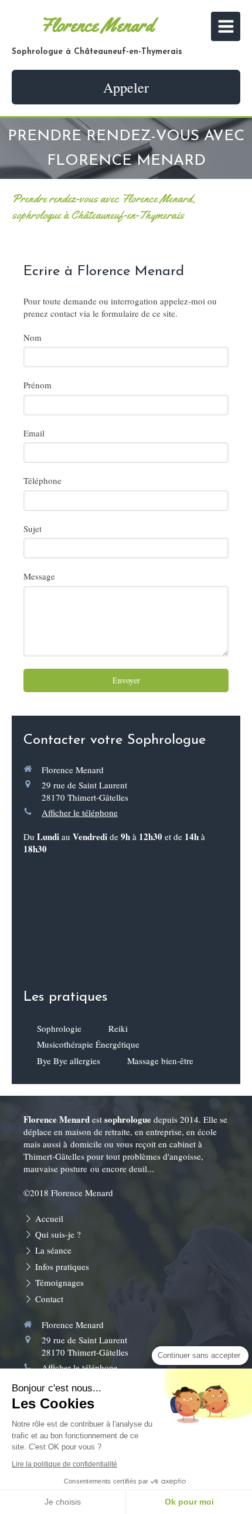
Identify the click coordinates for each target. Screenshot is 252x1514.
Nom (32, 337)
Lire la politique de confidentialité (64, 1464)
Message (39, 576)
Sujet (32, 528)
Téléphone (42, 480)
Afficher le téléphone (80, 812)
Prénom (37, 385)
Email (34, 433)
